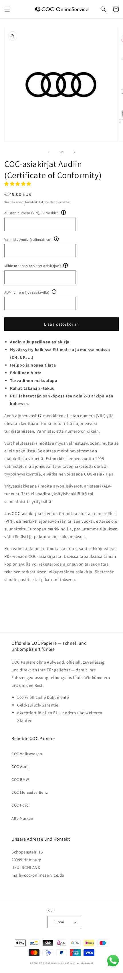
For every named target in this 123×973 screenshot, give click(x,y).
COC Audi (20, 766)
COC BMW (20, 779)
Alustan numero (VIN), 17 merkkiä (31, 212)
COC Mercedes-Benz (29, 792)
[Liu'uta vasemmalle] (49, 152)
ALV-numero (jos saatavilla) (26, 292)
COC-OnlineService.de (52, 962)
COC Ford (20, 805)
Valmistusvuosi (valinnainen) (27, 239)
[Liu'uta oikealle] (74, 152)
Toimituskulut (34, 202)
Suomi (58, 922)
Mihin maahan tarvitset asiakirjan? (32, 265)
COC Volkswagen (26, 753)
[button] (7, 9)
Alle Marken (22, 818)
